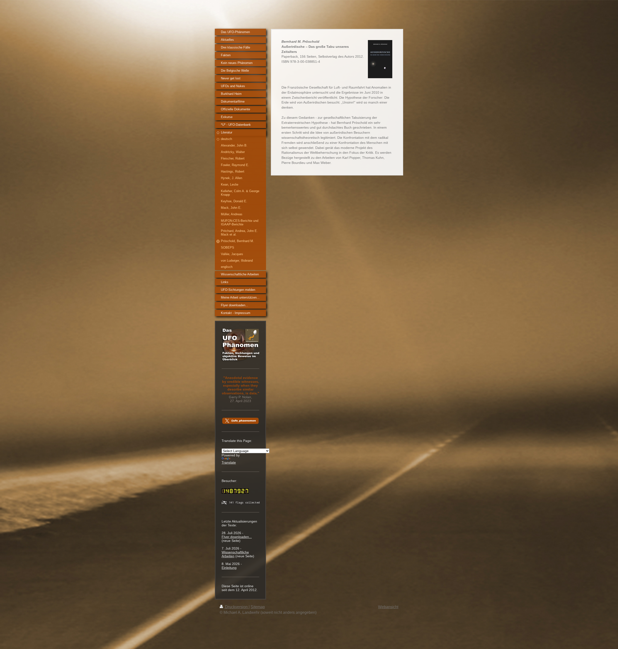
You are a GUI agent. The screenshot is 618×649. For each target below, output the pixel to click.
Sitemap (258, 607)
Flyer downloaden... (237, 537)
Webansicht (388, 607)
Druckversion (236, 607)
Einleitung (229, 568)
